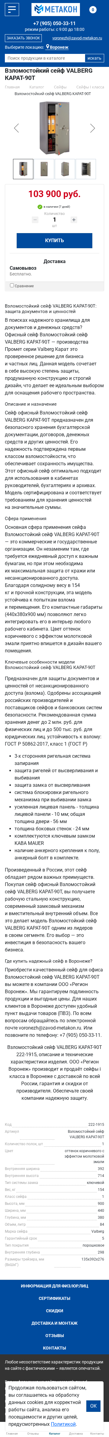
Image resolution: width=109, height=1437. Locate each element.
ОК (93, 1406)
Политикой (63, 1424)
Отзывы (54, 1335)
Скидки (54, 1310)
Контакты (54, 1348)
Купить (54, 240)
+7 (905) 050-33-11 (54, 23)
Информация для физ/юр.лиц (54, 1286)
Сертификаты (54, 1298)
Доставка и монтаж (54, 1323)
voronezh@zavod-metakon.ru (77, 38)
